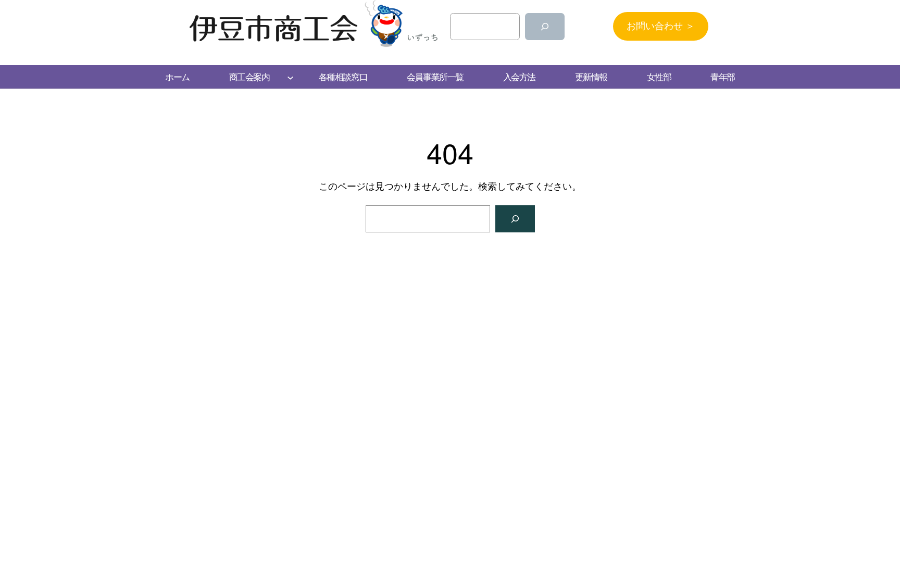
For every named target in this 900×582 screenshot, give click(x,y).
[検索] (545, 26)
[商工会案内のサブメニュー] (290, 76)
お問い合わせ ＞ (661, 26)
